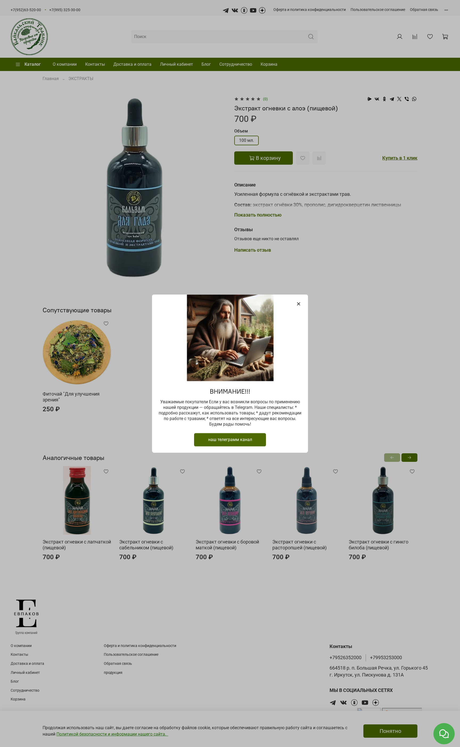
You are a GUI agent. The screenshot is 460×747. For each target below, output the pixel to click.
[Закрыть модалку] (298, 304)
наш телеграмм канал (230, 439)
